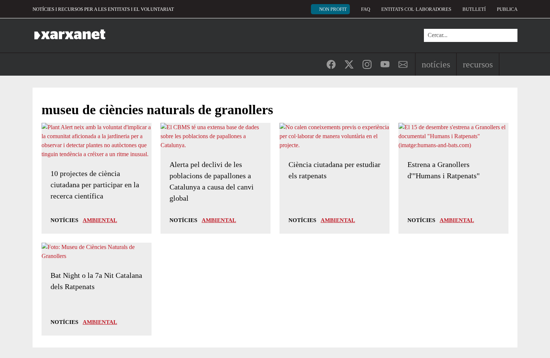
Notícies (436, 64)
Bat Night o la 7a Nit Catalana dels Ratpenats (96, 281)
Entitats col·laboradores (416, 9)
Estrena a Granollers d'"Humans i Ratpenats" (443, 170)
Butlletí (474, 9)
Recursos (478, 64)
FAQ (365, 9)
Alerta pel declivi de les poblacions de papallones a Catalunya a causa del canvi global (211, 181)
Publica (507, 9)
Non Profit (333, 9)
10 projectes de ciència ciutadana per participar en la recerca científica (95, 184)
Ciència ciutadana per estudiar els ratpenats (334, 170)
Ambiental (100, 220)
